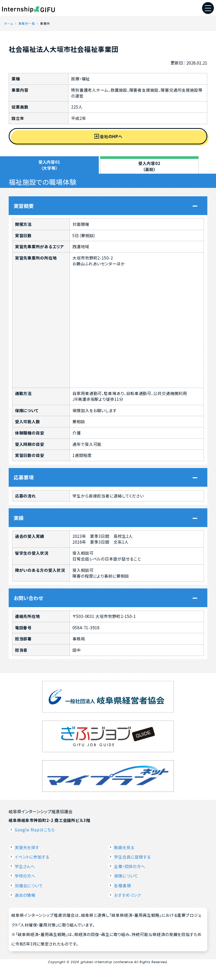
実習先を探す (27, 847)
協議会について (29, 885)
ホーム (8, 23)
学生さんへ (25, 866)
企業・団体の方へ (129, 866)
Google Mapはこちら (35, 829)
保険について (126, 876)
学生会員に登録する (132, 857)
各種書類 (122, 885)
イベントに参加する (32, 857)
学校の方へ (25, 876)
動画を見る (124, 847)
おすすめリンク (127, 895)
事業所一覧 (26, 23)
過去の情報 (25, 895)
